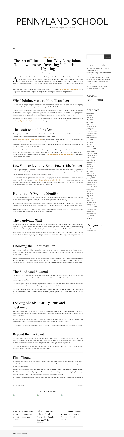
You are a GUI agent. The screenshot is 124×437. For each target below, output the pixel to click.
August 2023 (90, 189)
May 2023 (90, 196)
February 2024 (91, 176)
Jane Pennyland (19, 385)
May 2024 (90, 169)
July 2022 (89, 218)
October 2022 (91, 211)
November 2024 (92, 155)
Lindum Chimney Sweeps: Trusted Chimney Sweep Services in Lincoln (71, 414)
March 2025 (90, 146)
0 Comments (79, 385)
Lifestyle (89, 228)
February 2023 (91, 202)
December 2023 (92, 180)
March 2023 (90, 200)
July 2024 (89, 164)
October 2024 (91, 158)
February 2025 (91, 149)
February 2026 (91, 126)
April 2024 (90, 171)
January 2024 (91, 178)
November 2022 (92, 209)
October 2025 (91, 135)
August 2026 (90, 113)
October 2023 (91, 184)
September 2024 (92, 160)
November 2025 (92, 133)
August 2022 (90, 216)
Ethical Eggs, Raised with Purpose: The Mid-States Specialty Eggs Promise (23, 414)
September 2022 (92, 213)
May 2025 (90, 142)
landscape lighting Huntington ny (24, 121)
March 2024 (90, 173)
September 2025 (92, 138)
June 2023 (90, 193)
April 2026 (90, 122)
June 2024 (90, 167)
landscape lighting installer (68, 89)
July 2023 (89, 191)
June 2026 (90, 117)
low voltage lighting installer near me (60, 154)
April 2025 (90, 144)
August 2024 (90, 162)
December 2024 (92, 153)
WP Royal (24, 433)
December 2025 (92, 131)
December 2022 (92, 207)
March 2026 (90, 124)
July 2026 (89, 115)
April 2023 (90, 198)
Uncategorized (48, 57)
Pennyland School (62, 21)
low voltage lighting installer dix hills (47, 180)
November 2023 (92, 182)
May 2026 (90, 120)
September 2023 (92, 187)
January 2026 (91, 129)
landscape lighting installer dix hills (30, 140)
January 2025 (91, 151)
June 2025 (90, 140)
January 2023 (91, 204)
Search (107, 57)
